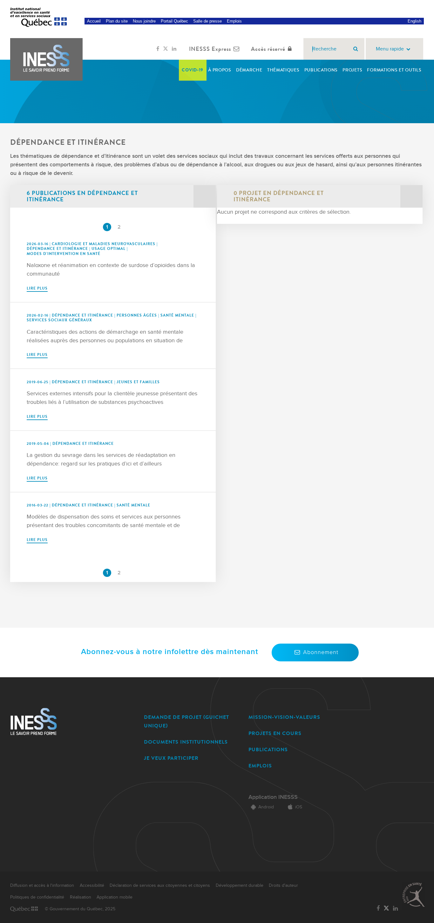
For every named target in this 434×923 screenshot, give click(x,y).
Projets (352, 70)
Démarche (249, 70)
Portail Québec (174, 21)
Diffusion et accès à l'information (42, 885)
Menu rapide (390, 49)
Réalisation (80, 897)
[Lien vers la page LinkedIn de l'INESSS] (174, 49)
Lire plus (37, 288)
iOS (298, 807)
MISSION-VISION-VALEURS (284, 717)
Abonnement (320, 652)
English (414, 21)
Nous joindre (144, 21)
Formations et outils (394, 70)
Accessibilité (92, 885)
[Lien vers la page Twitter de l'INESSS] (165, 49)
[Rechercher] (355, 49)
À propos (219, 70)
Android (266, 807)
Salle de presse (207, 21)
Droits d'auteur (283, 885)
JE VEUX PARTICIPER (171, 758)
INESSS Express (210, 49)
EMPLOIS (260, 765)
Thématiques (283, 70)
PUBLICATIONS (268, 749)
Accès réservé (268, 49)
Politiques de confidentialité (37, 897)
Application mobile (114, 897)
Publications (321, 70)
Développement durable (239, 885)
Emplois (234, 21)
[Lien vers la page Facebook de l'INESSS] (158, 49)
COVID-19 (192, 70)
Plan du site (117, 21)
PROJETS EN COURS (275, 733)
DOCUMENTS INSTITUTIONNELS (186, 742)
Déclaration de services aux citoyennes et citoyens (160, 885)
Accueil (94, 21)
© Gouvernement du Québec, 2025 (80, 909)
